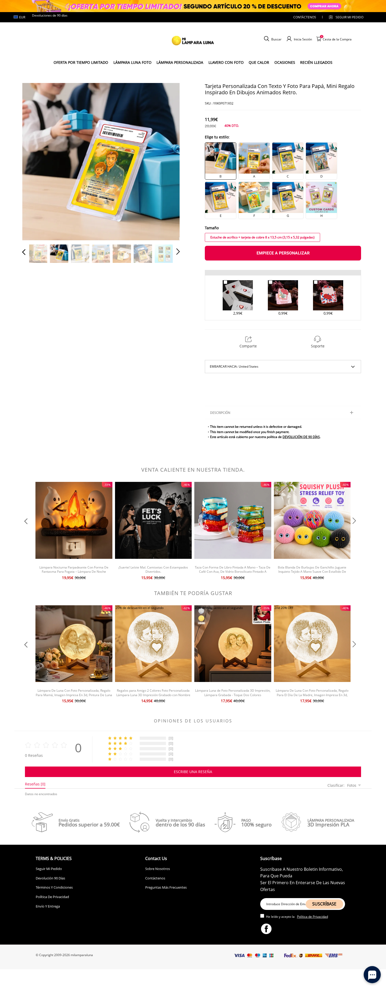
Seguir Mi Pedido (49, 868)
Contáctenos (304, 17)
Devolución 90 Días (50, 878)
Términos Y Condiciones (54, 887)
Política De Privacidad (52, 896)
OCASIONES (284, 62)
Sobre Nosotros (157, 868)
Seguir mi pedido (349, 17)
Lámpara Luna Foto (132, 62)
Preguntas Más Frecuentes (166, 887)
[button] (34, 161)
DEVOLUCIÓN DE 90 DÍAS (301, 437)
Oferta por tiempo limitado (81, 62)
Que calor (259, 62)
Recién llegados (316, 62)
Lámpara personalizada (180, 62)
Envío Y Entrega (48, 906)
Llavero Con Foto (226, 62)
